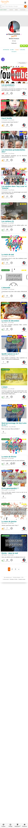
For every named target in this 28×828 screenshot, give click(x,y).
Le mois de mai (8, 254)
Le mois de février (9, 457)
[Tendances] (24, 825)
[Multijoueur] (17, 825)
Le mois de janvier (9, 521)
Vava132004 (24, 95)
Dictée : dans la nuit (10, 553)
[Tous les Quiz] (3, 825)
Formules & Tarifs (13, 579)
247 (14, 36)
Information (6, 49)
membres (16, 9)
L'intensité (6, 288)
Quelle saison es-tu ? (10, 354)
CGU (22, 577)
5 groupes (22, 49)
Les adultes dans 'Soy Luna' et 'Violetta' (14, 187)
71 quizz (17, 49)
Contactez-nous (21, 579)
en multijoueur (22, 9)
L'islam (4, 387)
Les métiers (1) (8, 221)
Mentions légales (16, 577)
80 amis (12, 49)
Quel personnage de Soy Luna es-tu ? (14, 424)
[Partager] (10, 825)
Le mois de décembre (10, 321)
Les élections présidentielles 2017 (13, 151)
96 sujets (14, 51)
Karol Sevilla (7, 118)
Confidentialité (6, 579)
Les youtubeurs (8, 85)
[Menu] (25, 2)
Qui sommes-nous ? (8, 577)
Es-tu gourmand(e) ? (10, 488)
